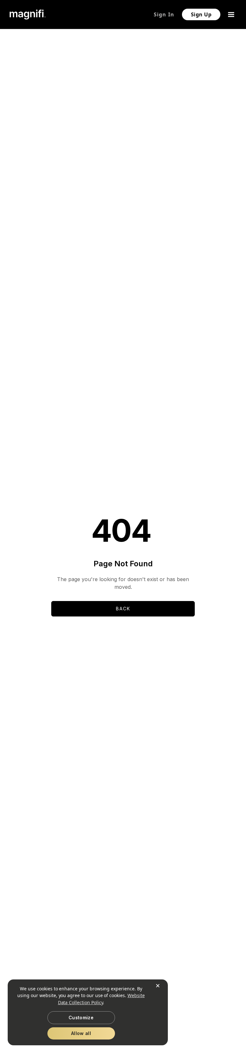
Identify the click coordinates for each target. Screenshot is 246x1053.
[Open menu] (232, 14)
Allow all (81, 1033)
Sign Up (201, 14)
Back (123, 608)
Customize (81, 1017)
